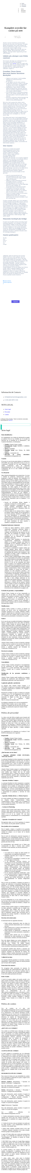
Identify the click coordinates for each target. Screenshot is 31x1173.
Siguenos (15, 301)
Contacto (23, 11)
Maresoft (10, 420)
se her (14, 63)
